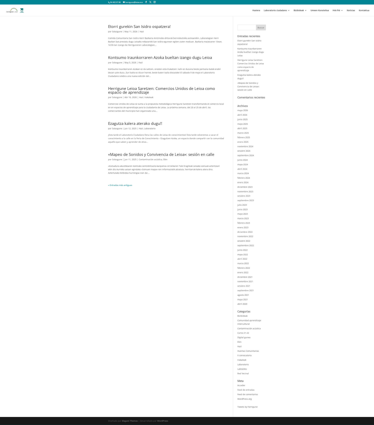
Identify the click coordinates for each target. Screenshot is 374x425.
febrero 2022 (243, 268)
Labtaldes (242, 369)
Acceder (241, 385)
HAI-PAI (336, 10)
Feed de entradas (245, 389)
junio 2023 (242, 209)
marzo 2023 (243, 218)
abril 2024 (242, 169)
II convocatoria (244, 355)
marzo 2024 (243, 173)
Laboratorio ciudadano (275, 10)
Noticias (351, 10)
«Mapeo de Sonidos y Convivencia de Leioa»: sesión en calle (161, 154)
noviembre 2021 (245, 281)
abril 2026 (242, 114)
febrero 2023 (243, 222)
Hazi (142, 31)
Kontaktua (364, 10)
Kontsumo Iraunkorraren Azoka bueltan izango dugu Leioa (160, 57)
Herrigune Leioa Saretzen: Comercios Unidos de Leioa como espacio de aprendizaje (161, 90)
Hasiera (256, 10)
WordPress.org (244, 399)
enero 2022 (242, 272)
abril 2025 (242, 128)
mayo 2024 (242, 164)
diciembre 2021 (245, 277)
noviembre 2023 (245, 191)
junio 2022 (242, 250)
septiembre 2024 (245, 155)
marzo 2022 (243, 263)
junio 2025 (242, 119)
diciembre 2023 (245, 187)
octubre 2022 (243, 240)
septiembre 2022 (245, 245)
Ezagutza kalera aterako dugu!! (135, 123)
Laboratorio (149, 128)
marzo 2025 (243, 132)
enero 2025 (242, 141)
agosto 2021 (243, 295)
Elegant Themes (130, 420)
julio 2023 (242, 205)
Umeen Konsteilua (320, 10)
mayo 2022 (242, 254)
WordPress (162, 420)
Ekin (165, 159)
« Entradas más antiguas (120, 185)
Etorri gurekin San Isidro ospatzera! (139, 26)
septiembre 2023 (245, 200)
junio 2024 (242, 159)
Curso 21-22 (243, 332)
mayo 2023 (242, 213)
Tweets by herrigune (247, 406)
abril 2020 (242, 303)
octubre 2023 (243, 195)
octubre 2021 (243, 286)
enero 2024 (242, 182)
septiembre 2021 (245, 290)
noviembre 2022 (245, 236)
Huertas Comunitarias (248, 351)
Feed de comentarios (247, 394)
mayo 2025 (242, 124)
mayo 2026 (242, 110)
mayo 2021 (242, 299)
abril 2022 (242, 258)
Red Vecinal (243, 373)
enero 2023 (242, 227)
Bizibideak (299, 10)
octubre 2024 (243, 150)
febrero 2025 (243, 137)
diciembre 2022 (245, 232)
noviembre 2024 (245, 146)
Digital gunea (243, 337)
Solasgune (117, 31)
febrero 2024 (243, 177)
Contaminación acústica (150, 159)
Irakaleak (148, 97)
